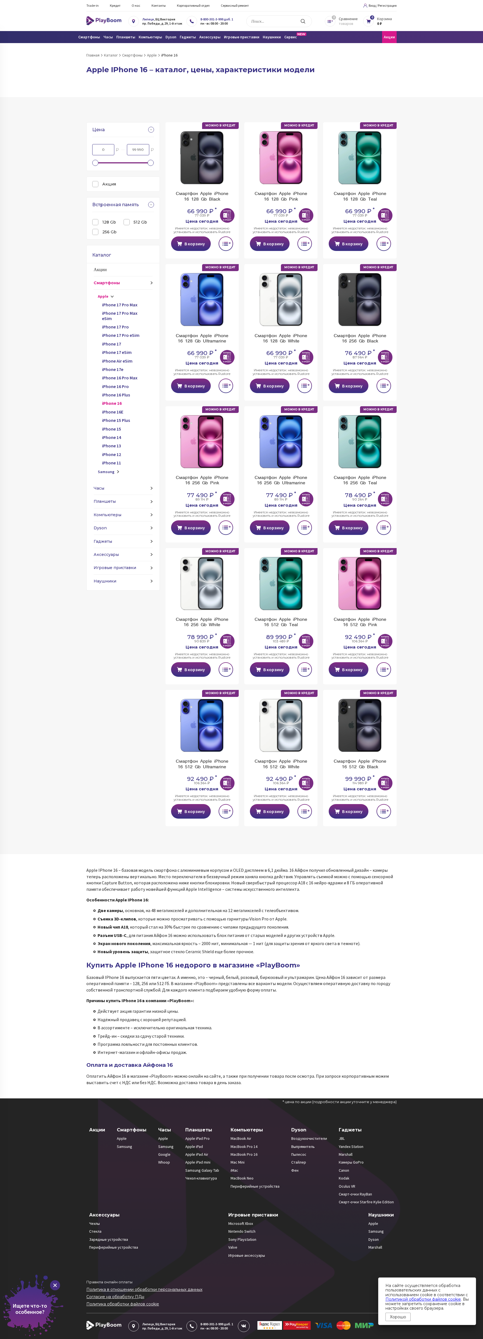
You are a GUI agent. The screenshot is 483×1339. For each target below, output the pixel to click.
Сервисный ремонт (235, 5)
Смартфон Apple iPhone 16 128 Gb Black (202, 196)
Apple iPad (194, 1146)
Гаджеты (103, 541)
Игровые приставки (115, 567)
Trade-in (92, 5)
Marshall (345, 1154)
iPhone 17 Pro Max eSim (120, 315)
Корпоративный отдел (193, 5)
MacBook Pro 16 (244, 1154)
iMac (234, 1170)
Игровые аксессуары (246, 1255)
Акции (389, 36)
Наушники (105, 581)
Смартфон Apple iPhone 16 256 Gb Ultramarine (281, 480)
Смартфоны (107, 282)
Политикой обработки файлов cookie (423, 1299)
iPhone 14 (111, 437)
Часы (99, 488)
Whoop (164, 1162)
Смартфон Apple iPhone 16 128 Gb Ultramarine (202, 339)
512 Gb (140, 222)
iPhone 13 (111, 445)
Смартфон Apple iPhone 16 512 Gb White (281, 764)
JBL (342, 1138)
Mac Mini (238, 1162)
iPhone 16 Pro (115, 386)
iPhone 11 (111, 463)
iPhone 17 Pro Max (120, 304)
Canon (344, 1170)
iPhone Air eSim (117, 361)
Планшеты (105, 501)
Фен (295, 1170)
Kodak (344, 1178)
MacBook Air (241, 1138)
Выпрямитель (303, 1146)
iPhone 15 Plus (116, 420)
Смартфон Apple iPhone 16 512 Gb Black (360, 764)
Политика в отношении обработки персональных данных (144, 1289)
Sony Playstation (242, 1239)
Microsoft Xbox (240, 1223)
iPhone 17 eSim (117, 352)
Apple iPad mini (197, 1162)
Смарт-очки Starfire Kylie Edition (366, 1201)
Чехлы (94, 1223)
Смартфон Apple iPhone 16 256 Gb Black (360, 339)
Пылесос (298, 1154)
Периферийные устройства (255, 1186)
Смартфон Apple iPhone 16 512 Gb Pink (360, 622)
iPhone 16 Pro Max (120, 377)
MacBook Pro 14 (244, 1146)
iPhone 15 (111, 429)
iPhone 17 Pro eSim (120, 335)
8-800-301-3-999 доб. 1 (216, 19)
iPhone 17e (112, 369)
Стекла (95, 1231)
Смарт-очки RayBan (355, 1194)
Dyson (100, 527)
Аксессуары (106, 554)
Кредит (115, 5)
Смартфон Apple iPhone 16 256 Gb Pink (202, 480)
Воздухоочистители (309, 1138)
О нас (136, 5)
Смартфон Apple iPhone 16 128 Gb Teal (360, 196)
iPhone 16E (112, 412)
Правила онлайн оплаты (109, 1282)
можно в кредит (220, 125)
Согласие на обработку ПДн (115, 1297)
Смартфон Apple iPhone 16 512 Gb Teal (281, 622)
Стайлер (298, 1162)
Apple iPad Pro (197, 1138)
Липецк (148, 19)
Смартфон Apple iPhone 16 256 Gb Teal (360, 480)
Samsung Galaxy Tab (202, 1170)
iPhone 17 (111, 344)
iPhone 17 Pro (115, 327)
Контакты (158, 5)
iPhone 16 (112, 403)
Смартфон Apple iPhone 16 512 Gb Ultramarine (202, 764)
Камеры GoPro (351, 1162)
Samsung (106, 471)
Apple (103, 296)
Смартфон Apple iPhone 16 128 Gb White (281, 339)
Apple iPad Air (196, 1154)
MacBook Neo (242, 1178)
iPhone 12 (111, 454)
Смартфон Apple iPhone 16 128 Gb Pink (281, 196)
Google (164, 1154)
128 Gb (109, 222)
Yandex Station (351, 1146)
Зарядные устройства (108, 1239)
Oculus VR (347, 1186)
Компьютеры (107, 514)
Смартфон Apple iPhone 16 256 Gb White (202, 622)
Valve (232, 1247)
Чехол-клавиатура (201, 1178)
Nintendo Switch (241, 1231)
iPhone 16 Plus (116, 395)
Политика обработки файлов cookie (122, 1304)
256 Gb (109, 231)
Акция (109, 184)
